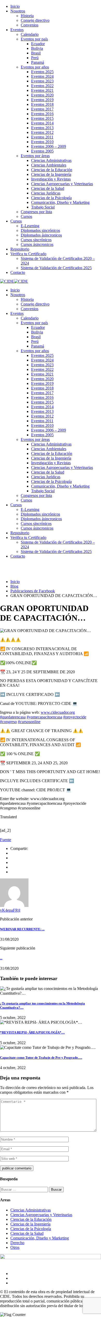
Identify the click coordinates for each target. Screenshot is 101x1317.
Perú (35, 58)
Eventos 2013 (42, 128)
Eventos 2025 (42, 72)
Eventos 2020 (42, 95)
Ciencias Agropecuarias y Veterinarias (62, 184)
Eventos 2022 (42, 86)
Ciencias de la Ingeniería (51, 174)
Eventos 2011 (42, 137)
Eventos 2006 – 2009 (48, 146)
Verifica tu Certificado (28, 254)
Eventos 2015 (42, 118)
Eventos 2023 (42, 81)
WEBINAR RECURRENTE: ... (22, 929)
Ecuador (38, 43)
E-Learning (30, 226)
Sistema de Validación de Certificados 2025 (56, 268)
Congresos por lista (36, 212)
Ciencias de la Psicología (51, 198)
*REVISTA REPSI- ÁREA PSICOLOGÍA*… (32, 1032)
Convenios (29, 25)
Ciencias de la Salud (47, 188)
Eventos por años (35, 67)
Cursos (26, 216)
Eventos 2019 (42, 100)
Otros (14, 1247)
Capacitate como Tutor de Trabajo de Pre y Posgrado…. (41, 1057)
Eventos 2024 (42, 76)
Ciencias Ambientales (48, 165)
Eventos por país (34, 39)
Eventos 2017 (42, 109)
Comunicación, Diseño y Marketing (60, 202)
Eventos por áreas (35, 156)
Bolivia (37, 48)
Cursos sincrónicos (36, 240)
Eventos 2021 (42, 90)
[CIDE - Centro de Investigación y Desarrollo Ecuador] (7, 281)
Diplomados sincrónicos (40, 230)
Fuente (5, 839)
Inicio (15, 6)
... (1, 958)
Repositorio (19, 249)
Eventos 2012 (42, 132)
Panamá (37, 62)
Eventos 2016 (42, 114)
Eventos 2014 (42, 123)
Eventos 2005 (42, 151)
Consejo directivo (35, 20)
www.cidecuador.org (58, 712)
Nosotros (17, 11)
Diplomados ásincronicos (41, 235)
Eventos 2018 (42, 104)
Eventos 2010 (42, 142)
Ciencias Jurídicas (45, 193)
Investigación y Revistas (51, 179)
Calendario (30, 34)
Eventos (17, 29)
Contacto (17, 272)
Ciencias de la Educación (51, 170)
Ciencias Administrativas (51, 160)
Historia (27, 15)
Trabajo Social (43, 207)
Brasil (36, 53)
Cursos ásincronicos (37, 244)
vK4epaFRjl (10, 910)
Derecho (17, 1242)
